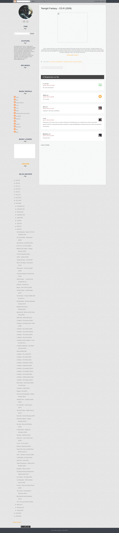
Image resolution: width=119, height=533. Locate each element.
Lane (17, 108)
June (18, 223)
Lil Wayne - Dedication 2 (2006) (25, 362)
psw (44, 106)
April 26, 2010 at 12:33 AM (48, 85)
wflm (17, 132)
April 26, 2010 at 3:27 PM (48, 108)
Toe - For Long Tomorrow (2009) (25, 501)
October (19, 212)
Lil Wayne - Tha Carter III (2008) (25, 331)
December (19, 206)
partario (18, 124)
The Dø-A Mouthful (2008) (23, 254)
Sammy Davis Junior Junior (23, 113)
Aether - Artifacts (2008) (23, 257)
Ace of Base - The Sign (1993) (24, 477)
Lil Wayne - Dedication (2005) (24, 365)
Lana (17, 105)
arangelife (18, 116)
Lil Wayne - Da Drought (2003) (24, 374)
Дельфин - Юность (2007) (23, 468)
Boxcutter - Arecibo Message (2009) (26, 416)
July (18, 220)
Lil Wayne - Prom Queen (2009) (25, 320)
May (18, 226)
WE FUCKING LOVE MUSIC (61, 530)
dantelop (18, 119)
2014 (17, 192)
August (19, 217)
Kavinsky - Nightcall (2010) (23, 435)
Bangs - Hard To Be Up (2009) (24, 287)
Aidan (17, 97)
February (19, 507)
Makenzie (45, 134)
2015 (17, 189)
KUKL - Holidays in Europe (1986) (25, 454)
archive (25, 164)
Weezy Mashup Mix (22, 351)
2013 (17, 194)
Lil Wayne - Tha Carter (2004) (24, 337)
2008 (17, 516)
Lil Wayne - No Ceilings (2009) (24, 329)
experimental (59, 61)
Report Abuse (17, 522)
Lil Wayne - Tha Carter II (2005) (25, 334)
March (18, 504)
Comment (75, 55)
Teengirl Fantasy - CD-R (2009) (25, 260)
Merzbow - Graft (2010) (22, 284)
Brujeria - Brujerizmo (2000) (24, 446)
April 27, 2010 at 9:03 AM (48, 120)
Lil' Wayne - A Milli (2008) (23, 388)
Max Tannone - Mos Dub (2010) (25, 243)
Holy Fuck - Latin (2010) (23, 460)
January (19, 510)
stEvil (44, 95)
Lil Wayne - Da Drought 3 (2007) (25, 368)
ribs (17, 129)
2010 (17, 203)
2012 (17, 197)
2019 (17, 180)
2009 (17, 513)
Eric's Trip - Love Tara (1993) (24, 246)
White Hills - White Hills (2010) (24, 317)
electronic (52, 61)
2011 (17, 200)
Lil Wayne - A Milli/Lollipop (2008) (25, 377)
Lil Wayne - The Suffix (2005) (24, 357)
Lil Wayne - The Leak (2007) (24, 354)
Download (69, 55)
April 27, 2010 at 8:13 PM (48, 135)
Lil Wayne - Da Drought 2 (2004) (25, 371)
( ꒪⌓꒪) (44, 83)
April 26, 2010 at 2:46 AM (48, 96)
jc (16, 121)
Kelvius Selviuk (20, 102)
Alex (17, 100)
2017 (17, 186)
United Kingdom (78, 61)
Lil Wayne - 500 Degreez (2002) (25, 380)
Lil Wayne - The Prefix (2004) (24, 360)
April (18, 229)
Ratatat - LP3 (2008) (22, 391)
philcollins (18, 127)
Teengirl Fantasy (68, 61)
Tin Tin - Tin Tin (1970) (22, 443)
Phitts (17, 110)
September (20, 214)
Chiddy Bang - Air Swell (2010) (24, 457)
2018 (17, 183)
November (19, 209)
